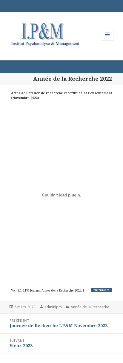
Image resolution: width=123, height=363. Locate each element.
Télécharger (101, 290)
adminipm (53, 306)
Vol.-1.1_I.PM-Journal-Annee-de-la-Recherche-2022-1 (47, 290)
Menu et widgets (107, 40)
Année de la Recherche (90, 306)
